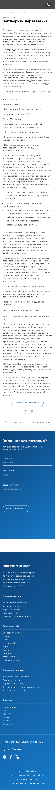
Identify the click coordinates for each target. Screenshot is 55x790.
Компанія (7, 700)
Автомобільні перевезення (15, 603)
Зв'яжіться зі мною (15, 509)
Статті (14, 13)
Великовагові (9, 657)
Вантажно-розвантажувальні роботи (21, 687)
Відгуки (6, 717)
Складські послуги (11, 680)
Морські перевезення (13, 610)
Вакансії (6, 721)
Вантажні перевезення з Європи (18, 576)
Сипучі (6, 640)
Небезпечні (8, 654)
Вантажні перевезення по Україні (19, 573)
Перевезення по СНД (13, 586)
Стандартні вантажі (12, 633)
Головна (6, 13)
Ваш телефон (10, 471)
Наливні (6, 636)
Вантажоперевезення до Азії (16, 579)
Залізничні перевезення (14, 606)
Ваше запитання (11, 485)
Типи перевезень (12, 596)
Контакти (7, 724)
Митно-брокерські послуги (16, 677)
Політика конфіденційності (27, 779)
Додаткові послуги (13, 670)
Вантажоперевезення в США (16, 583)
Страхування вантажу (13, 684)
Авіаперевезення (11, 613)
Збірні (5, 647)
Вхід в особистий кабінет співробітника (27, 775)
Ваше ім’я (8, 458)
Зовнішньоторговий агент (15, 691)
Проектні (7, 650)
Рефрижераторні (11, 660)
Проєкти (7, 714)
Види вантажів (11, 626)
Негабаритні (9, 643)
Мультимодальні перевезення (17, 617)
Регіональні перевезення (16, 566)
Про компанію (9, 707)
